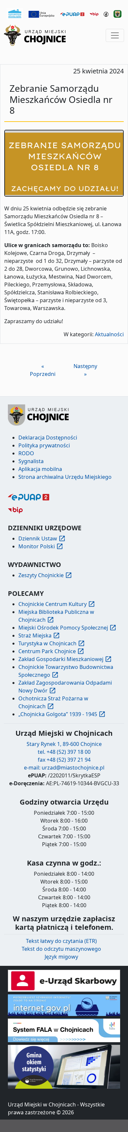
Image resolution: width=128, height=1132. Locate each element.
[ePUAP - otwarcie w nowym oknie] (72, 13)
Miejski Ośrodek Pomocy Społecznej (63, 627)
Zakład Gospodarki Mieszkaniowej (60, 659)
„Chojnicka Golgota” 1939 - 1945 (57, 714)
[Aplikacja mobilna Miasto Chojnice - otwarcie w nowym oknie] (117, 13)
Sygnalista (31, 461)
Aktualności (109, 334)
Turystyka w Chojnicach (47, 643)
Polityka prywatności (44, 445)
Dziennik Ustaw (37, 538)
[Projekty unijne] (42, 13)
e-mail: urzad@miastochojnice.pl (64, 767)
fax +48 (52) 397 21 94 (64, 759)
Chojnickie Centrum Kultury (52, 604)
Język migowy (61, 956)
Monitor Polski (36, 546)
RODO (26, 453)
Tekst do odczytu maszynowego (61, 948)
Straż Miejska (35, 635)
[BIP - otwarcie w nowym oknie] (94, 13)
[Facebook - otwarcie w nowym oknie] (106, 13)
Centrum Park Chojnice (47, 651)
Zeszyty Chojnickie (41, 575)
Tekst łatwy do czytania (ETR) (61, 941)
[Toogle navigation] (115, 35)
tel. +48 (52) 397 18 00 (64, 751)
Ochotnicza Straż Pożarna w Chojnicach (53, 702)
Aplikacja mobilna (40, 469)
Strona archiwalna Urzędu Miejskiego (65, 476)
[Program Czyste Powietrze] (15, 13)
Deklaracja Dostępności (47, 437)
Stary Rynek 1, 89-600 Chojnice (64, 744)
